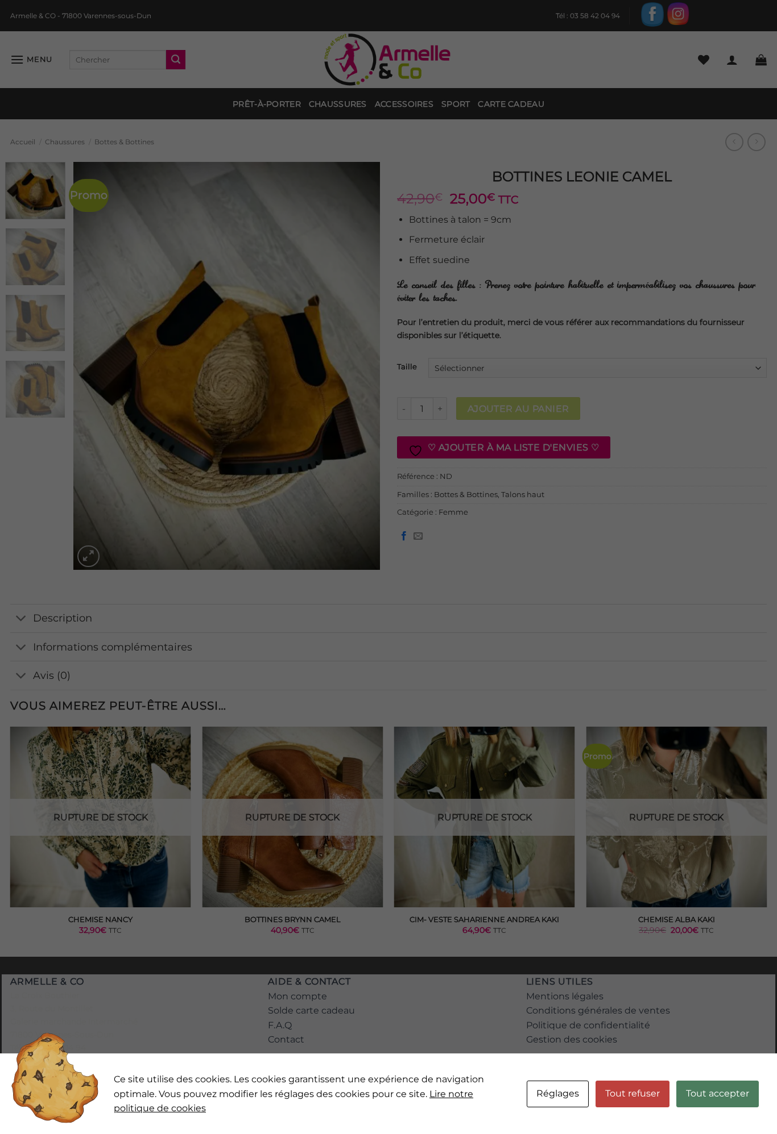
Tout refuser (632, 1093)
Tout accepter (717, 1093)
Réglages (557, 1093)
